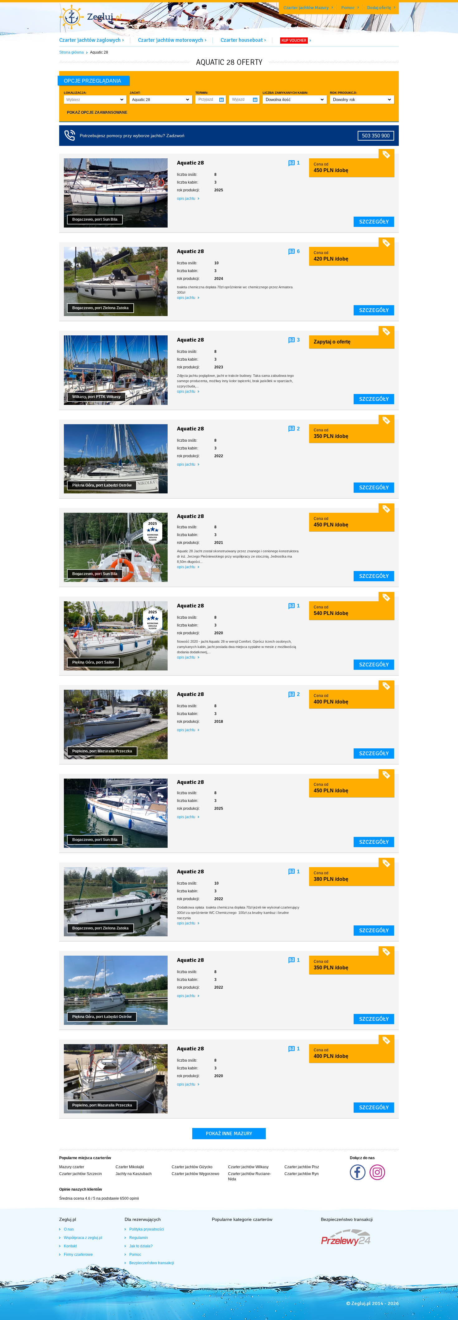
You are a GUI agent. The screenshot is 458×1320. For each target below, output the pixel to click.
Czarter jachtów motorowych (170, 40)
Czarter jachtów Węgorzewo (195, 1174)
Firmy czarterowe (78, 1254)
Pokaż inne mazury (229, 1133)
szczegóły (374, 221)
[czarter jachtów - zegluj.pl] (90, 18)
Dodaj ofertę (379, 7)
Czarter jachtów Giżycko (192, 1167)
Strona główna (71, 52)
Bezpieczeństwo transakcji (151, 1263)
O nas (69, 1229)
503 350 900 (376, 135)
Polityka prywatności (146, 1229)
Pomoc (348, 7)
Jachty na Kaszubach (134, 1174)
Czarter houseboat (242, 40)
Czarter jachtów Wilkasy (248, 1167)
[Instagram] (377, 1179)
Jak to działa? (141, 1246)
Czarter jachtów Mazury (306, 7)
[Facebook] (358, 1179)
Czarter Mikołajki (130, 1167)
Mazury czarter (71, 1167)
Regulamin (138, 1238)
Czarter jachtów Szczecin (80, 1174)
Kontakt (70, 1246)
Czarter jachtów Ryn (301, 1174)
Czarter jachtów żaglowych (90, 40)
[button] (95, 99)
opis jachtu (186, 198)
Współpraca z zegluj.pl (83, 1238)
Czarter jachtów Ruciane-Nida (249, 1176)
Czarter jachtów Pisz (301, 1167)
